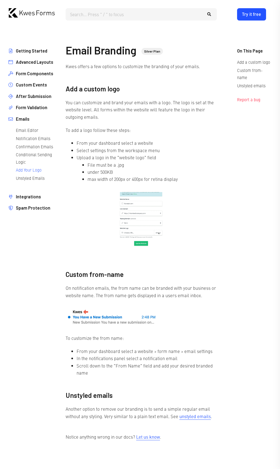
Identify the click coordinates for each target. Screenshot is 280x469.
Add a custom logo (253, 62)
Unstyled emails (251, 85)
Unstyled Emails (30, 178)
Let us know (148, 436)
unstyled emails (195, 416)
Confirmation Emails (34, 146)
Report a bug (248, 99)
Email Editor (27, 130)
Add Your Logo (29, 170)
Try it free (251, 14)
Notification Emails (33, 138)
